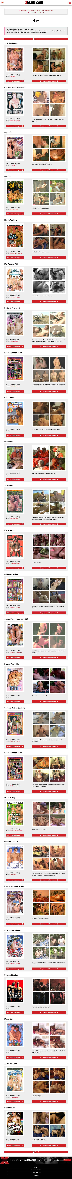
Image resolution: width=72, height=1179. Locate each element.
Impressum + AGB (36, 1172)
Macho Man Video (15, 297)
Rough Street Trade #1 (13, 353)
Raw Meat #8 (9, 1108)
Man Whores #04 (11, 264)
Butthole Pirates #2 (12, 308)
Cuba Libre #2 (9, 398)
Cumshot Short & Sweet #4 (14, 87)
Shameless (8, 485)
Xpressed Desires (11, 975)
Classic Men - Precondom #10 (16, 619)
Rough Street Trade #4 (13, 753)
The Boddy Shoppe (15, 120)
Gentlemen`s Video (15, 563)
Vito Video (12, 76)
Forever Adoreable (11, 664)
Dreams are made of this (14, 886)
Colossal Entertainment (16, 253)
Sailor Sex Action (11, 574)
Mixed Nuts (8, 1019)
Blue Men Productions (16, 652)
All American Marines (12, 930)
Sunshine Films (14, 209)
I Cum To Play (9, 798)
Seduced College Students (14, 708)
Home (36, 1167)
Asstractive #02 (10, 1064)
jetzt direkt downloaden (49, 81)
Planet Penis (9, 530)
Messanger (8, 441)
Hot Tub (7, 176)
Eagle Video (13, 874)
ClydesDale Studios (15, 341)
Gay (36, 20)
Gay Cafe (8, 132)
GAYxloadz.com (36, 1170)
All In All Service (10, 43)
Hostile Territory (10, 220)
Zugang (36, 1175)
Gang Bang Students (12, 841)
